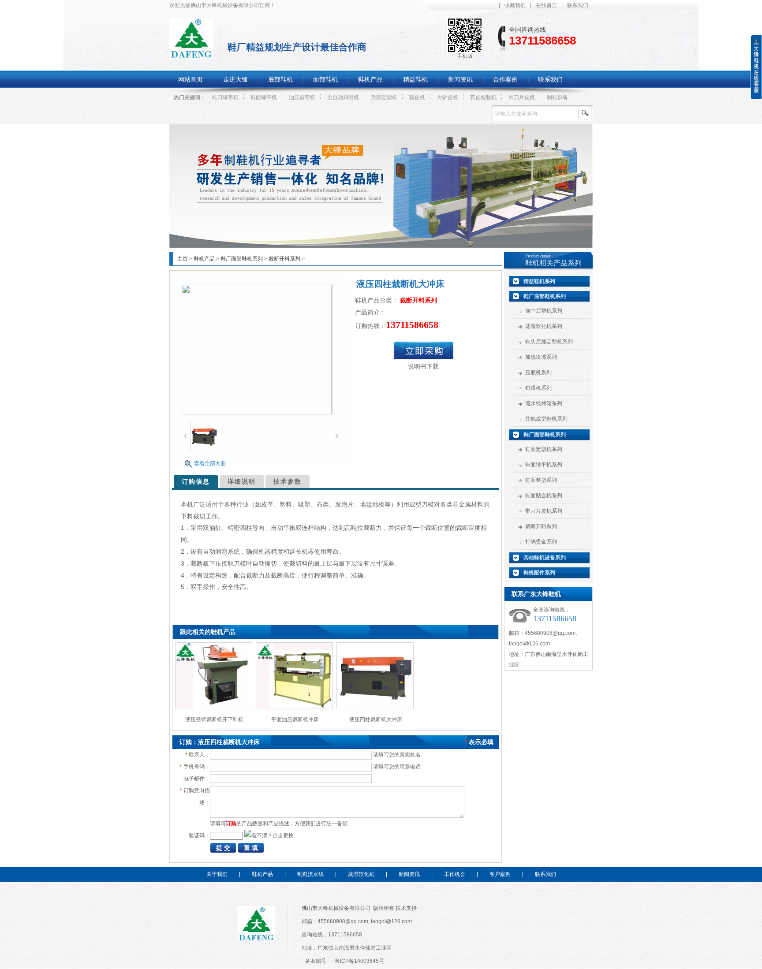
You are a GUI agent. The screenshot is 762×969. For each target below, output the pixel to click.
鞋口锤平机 (225, 97)
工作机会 (454, 874)
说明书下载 (423, 366)
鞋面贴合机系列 (543, 495)
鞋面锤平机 (263, 97)
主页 (182, 259)
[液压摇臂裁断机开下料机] (213, 707)
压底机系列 (538, 372)
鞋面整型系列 (541, 480)
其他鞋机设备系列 (544, 558)
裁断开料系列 (284, 259)
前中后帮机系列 (543, 311)
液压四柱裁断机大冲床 (375, 719)
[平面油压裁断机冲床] (294, 707)
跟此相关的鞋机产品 (207, 631)
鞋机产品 (204, 259)
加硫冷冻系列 (541, 357)
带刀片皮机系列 (543, 511)
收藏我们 (515, 5)
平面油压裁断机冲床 (295, 719)
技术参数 (287, 481)
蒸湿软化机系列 (543, 326)
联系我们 (577, 5)
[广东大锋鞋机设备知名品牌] (381, 246)
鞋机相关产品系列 (553, 263)
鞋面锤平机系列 (543, 465)
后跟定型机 (384, 97)
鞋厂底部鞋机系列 (544, 296)
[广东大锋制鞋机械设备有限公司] (191, 54)
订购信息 (196, 481)
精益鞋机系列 (539, 281)
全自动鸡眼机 (343, 97)
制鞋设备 (557, 97)
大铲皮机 (447, 97)
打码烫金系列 (541, 542)
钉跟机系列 (538, 388)
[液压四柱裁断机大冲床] (375, 707)
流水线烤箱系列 (543, 403)
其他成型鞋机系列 (546, 419)
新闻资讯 (409, 874)
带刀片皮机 (521, 97)
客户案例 (500, 874)
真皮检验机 (483, 97)
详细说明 (242, 481)
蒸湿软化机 (361, 874)
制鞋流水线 (310, 874)
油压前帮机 (302, 97)
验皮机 (417, 97)
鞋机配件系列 (539, 573)
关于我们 (217, 874)
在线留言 (546, 5)
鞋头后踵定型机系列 (549, 342)
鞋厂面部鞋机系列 (241, 259)
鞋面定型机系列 (543, 449)
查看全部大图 (210, 463)
